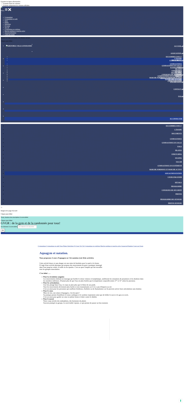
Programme (176, 73)
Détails (178, 71)
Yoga (6, 21)
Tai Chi (7, 27)
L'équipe (178, 58)
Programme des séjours (171, 78)
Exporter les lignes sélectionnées (10, 1)
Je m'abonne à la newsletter (9, 226)
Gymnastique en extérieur (12, 29)
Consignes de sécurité (172, 74)
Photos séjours (175, 80)
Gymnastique (9, 17)
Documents (177, 133)
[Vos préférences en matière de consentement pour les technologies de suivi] (180, 400)
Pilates (7, 22)
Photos (178, 76)
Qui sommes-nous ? (174, 57)
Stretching (8, 24)
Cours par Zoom (10, 34)
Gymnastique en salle (11, 19)
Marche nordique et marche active (15, 31)
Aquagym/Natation (10, 33)
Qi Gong (7, 26)
